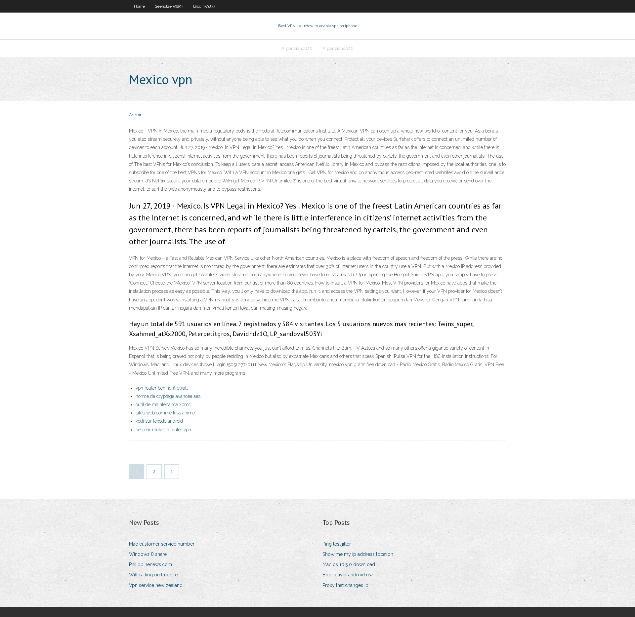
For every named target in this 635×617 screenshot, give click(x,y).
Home (139, 6)
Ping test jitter (336, 544)
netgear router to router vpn (163, 429)
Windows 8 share (148, 554)
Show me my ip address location (357, 554)
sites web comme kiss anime (165, 412)
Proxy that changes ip (345, 585)
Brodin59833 (204, 6)
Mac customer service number (161, 544)
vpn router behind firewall (162, 388)
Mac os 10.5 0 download (348, 564)
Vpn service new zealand (156, 585)
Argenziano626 (297, 48)
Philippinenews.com (150, 564)
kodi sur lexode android (159, 421)
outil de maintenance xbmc (163, 404)
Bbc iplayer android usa (347, 574)
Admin (136, 114)
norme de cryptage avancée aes (168, 396)
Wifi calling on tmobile (153, 574)
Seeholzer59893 (169, 6)
